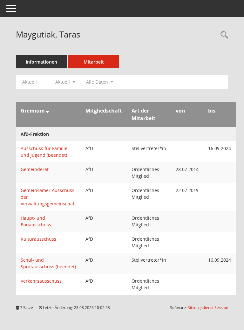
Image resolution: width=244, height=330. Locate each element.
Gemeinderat (35, 169)
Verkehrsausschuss (41, 281)
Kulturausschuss (38, 239)
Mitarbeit (94, 62)
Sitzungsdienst (208, 307)
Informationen (41, 62)
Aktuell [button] (63, 82)
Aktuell (29, 82)
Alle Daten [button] (97, 82)
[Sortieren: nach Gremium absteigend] (47, 110)
